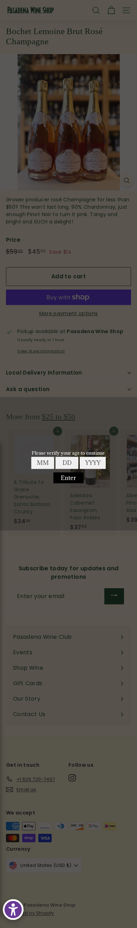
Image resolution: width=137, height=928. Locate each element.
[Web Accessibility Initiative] (13, 909)
